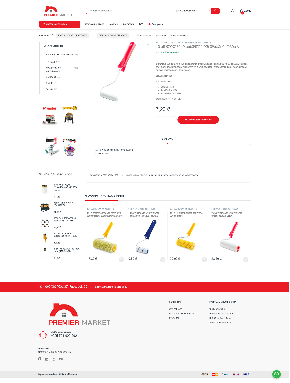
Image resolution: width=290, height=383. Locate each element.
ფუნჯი (51, 89)
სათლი (51, 83)
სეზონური (128, 24)
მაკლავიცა (53, 77)
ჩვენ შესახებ (175, 309)
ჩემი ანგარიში (217, 309)
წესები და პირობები (220, 322)
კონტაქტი (174, 318)
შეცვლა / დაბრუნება (220, 318)
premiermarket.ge (48, 374)
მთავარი (44, 35)
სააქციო (113, 24)
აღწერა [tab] (167, 138)
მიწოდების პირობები (221, 313)
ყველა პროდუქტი (94, 24)
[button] (148, 45)
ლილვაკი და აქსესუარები (113, 35)
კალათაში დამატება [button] (118, 259)
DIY (141, 24)
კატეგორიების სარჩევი (181, 313)
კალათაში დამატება (200, 119)
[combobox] (129, 11)
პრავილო (53, 62)
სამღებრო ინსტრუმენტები (72, 35)
